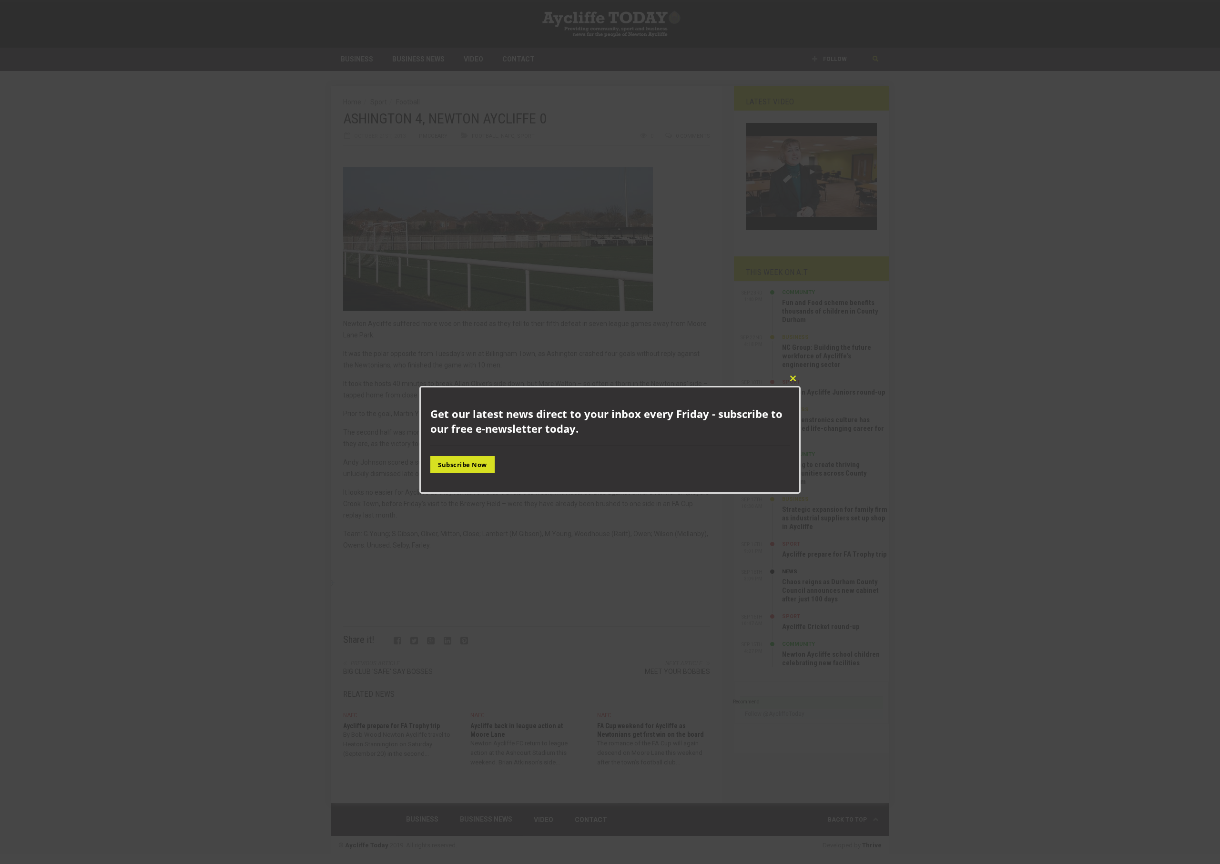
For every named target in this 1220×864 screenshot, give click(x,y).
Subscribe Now (462, 464)
